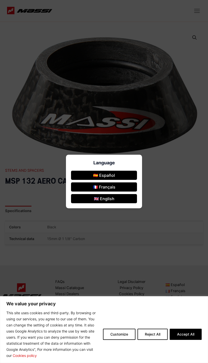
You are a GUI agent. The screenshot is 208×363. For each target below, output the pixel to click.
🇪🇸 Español (104, 175)
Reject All (152, 334)
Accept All (185, 334)
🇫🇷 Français (104, 187)
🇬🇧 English (104, 198)
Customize (119, 334)
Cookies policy (25, 355)
